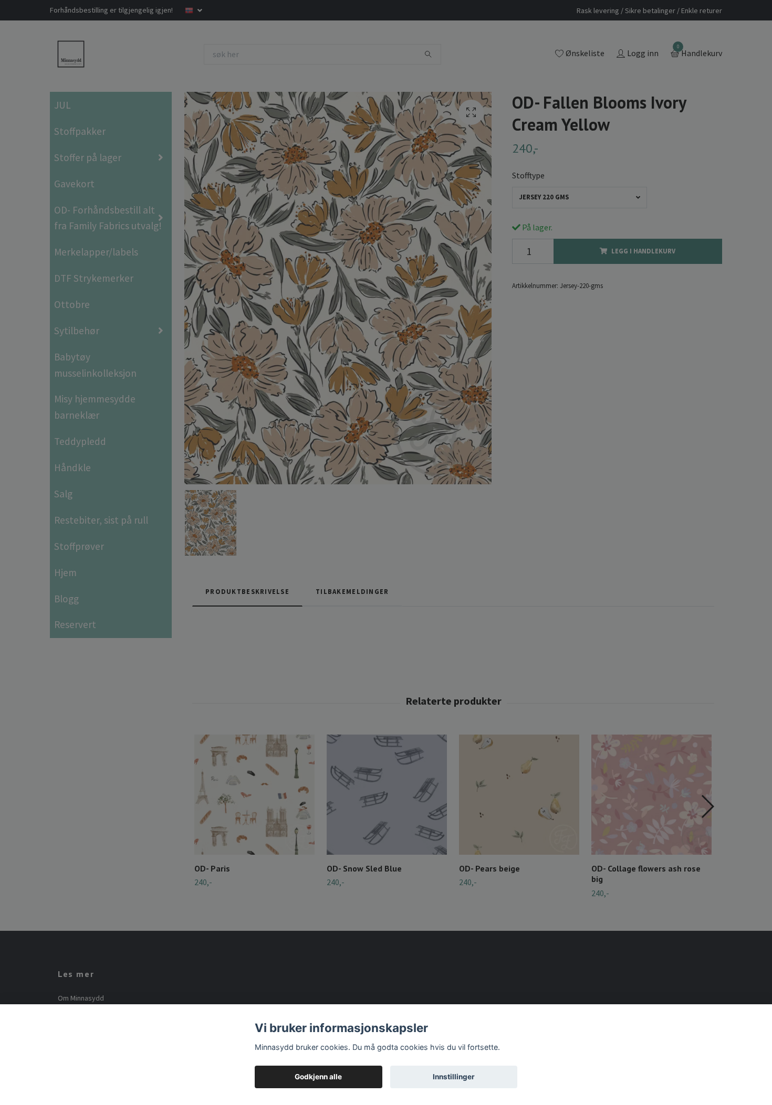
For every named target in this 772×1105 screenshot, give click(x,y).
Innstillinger (454, 1076)
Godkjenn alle (318, 1076)
